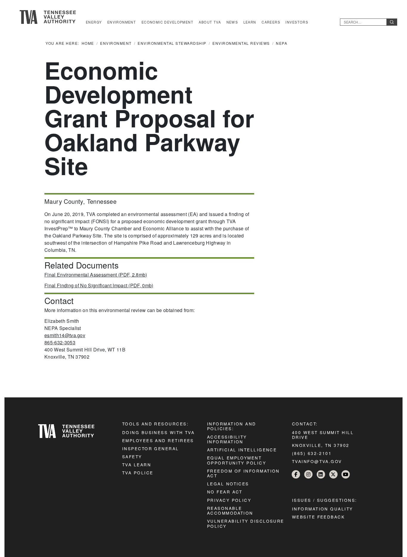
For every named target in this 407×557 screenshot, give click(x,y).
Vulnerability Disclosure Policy (245, 523)
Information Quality (322, 509)
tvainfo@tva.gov (317, 461)
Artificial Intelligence (242, 450)
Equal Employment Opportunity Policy (236, 460)
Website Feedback (318, 517)
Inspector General (150, 448)
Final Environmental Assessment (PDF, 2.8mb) (95, 274)
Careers (271, 22)
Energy (94, 22)
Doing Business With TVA (158, 432)
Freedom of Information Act (243, 473)
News (232, 22)
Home (88, 43)
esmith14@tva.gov (64, 335)
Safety (132, 456)
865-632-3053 (59, 342)
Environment (121, 22)
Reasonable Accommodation (230, 510)
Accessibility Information (227, 439)
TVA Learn (136, 464)
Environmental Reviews (241, 43)
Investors (296, 22)
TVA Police (137, 473)
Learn (249, 22)
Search (391, 22)
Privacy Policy (229, 500)
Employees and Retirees (158, 440)
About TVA (210, 22)
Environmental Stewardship (172, 43)
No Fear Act (225, 492)
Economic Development (167, 22)
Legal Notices (228, 484)
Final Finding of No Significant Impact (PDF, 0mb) (98, 285)
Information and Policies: (231, 426)
